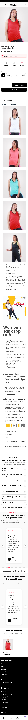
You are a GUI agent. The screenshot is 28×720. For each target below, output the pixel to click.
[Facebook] (2, 712)
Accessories (4, 677)
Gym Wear (4, 707)
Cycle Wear (4, 674)
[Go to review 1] (2, 567)
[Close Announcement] (26, 1)
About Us (3, 691)
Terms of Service (5, 705)
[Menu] (2, 4)
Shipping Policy (5, 697)
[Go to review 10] (23, 567)
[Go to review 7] (19, 567)
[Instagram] (5, 712)
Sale (2, 664)
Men (2, 666)
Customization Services (7, 694)
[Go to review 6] (9, 567)
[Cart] (26, 4)
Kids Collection (5, 672)
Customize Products (6, 682)
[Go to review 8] (20, 567)
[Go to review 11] (24, 567)
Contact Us (4, 699)
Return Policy (11, 394)
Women (3, 669)
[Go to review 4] (6, 567)
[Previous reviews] (2, 545)
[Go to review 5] (7, 567)
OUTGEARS (18, 399)
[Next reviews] (25, 545)
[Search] (5, 4)
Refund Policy (5, 702)
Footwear (3, 680)
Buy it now (14, 89)
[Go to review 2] (3, 567)
